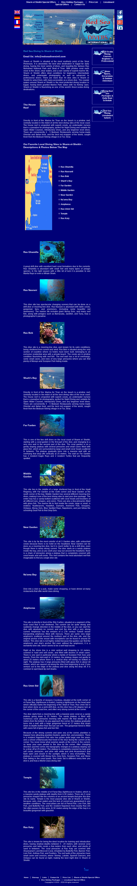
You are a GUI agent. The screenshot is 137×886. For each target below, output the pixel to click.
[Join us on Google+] (120, 23)
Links (44, 877)
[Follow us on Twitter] (120, 18)
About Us (38, 15)
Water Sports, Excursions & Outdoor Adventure (107, 76)
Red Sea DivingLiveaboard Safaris (107, 114)
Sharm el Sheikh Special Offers (41, 2)
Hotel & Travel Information (38, 38)
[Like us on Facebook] (120, 13)
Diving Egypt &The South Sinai (38, 26)
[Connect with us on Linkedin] (120, 28)
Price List (93, 2)
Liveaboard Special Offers (74, 880)
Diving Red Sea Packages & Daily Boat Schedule (107, 96)
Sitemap (35, 877)
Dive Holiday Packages (72, 2)
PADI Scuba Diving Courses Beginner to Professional (107, 56)
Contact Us (79, 4)
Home (26, 877)
